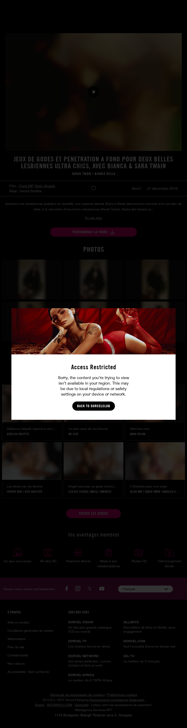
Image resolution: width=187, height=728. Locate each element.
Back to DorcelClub (93, 406)
